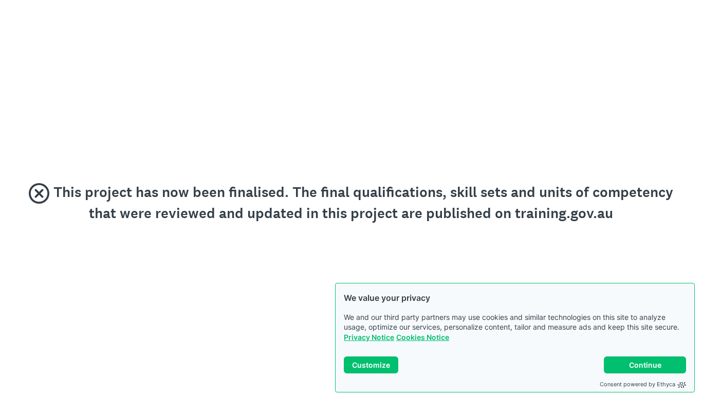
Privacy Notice (369, 337)
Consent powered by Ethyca (637, 384)
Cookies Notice (422, 337)
